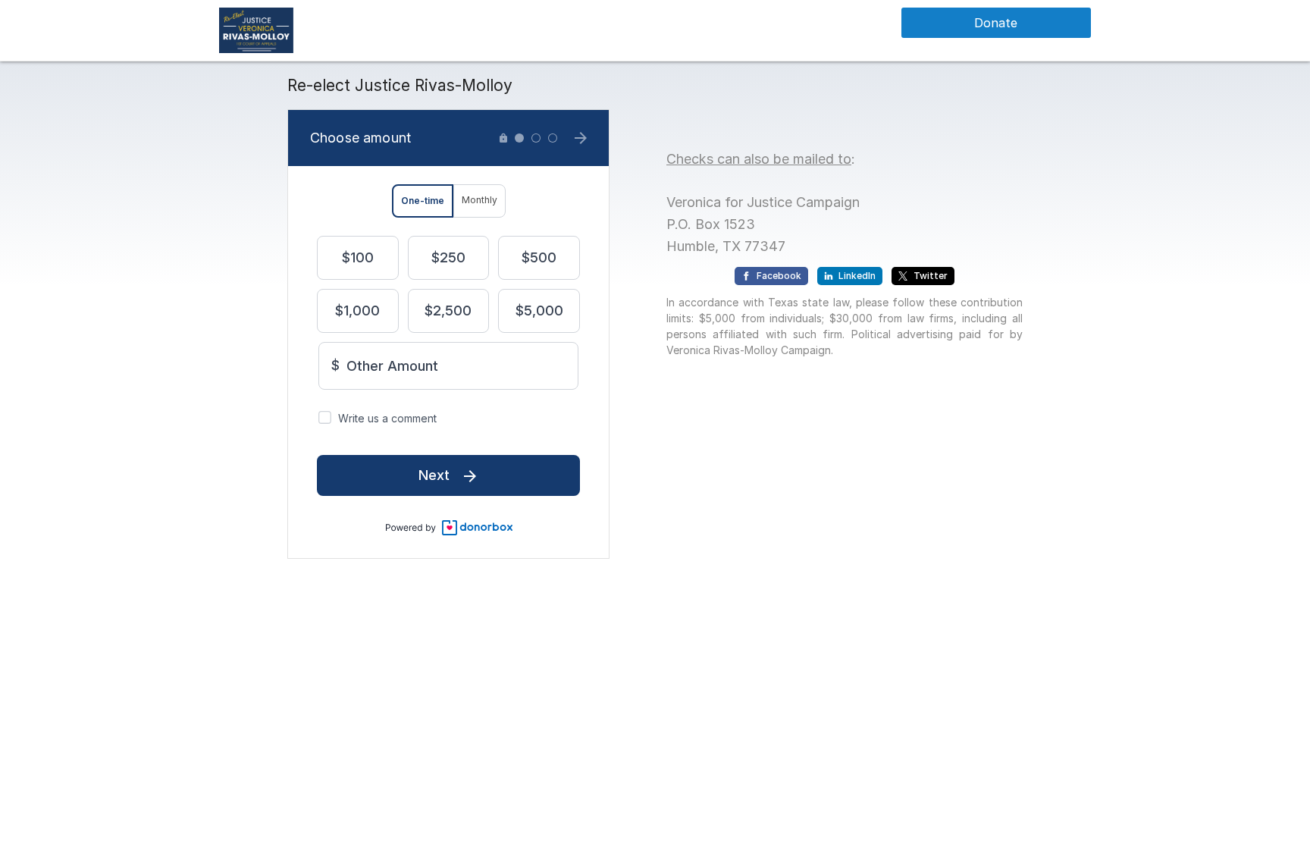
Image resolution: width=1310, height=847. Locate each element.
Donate (995, 22)
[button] (256, 29)
